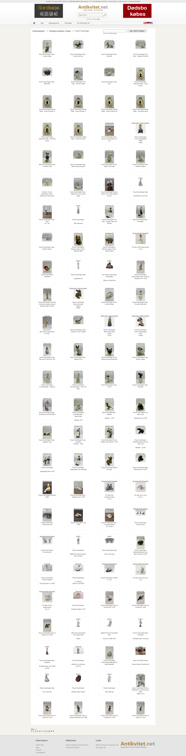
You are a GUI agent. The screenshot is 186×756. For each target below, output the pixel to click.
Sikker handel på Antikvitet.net (77, 745)
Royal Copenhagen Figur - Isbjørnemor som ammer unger (78, 194)
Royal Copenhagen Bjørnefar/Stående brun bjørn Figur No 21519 (140, 552)
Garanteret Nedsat (72, 747)
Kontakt (39, 750)
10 (49, 731)
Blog (37, 747)
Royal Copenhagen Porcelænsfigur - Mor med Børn (78, 386)
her (98, 19)
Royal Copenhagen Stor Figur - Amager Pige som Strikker (109, 221)
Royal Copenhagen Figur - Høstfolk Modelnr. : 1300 (78, 442)
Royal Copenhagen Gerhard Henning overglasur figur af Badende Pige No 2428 (47, 304)
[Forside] (34, 23)
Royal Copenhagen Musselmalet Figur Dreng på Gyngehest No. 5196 (140, 276)
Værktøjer (68, 23)
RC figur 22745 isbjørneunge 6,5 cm (47, 607)
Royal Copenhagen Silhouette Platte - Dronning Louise (47, 138)
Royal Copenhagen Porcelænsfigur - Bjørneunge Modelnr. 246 (78, 416)
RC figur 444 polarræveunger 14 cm (109, 497)
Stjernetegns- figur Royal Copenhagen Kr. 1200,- (47, 331)
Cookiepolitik (40, 752)
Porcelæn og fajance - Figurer (60, 31)
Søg (42, 23)
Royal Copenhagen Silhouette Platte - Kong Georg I (140, 83)
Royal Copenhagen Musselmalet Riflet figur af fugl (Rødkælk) (109, 662)
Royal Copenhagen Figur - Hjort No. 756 (47, 221)
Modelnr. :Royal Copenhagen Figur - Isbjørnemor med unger (47, 194)
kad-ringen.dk (101, 747)
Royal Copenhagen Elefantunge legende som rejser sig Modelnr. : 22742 (140, 443)
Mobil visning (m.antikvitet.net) (107, 745)
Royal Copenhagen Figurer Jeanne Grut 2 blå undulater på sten (109, 194)
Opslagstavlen (54, 23)
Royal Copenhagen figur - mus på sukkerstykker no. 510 (109, 138)
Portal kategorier (39, 31)
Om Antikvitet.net (83, 23)
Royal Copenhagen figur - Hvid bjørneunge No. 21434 (109, 524)
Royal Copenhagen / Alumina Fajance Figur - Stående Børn (109, 249)
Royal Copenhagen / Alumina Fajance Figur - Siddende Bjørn (78, 249)
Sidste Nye (40, 745)
